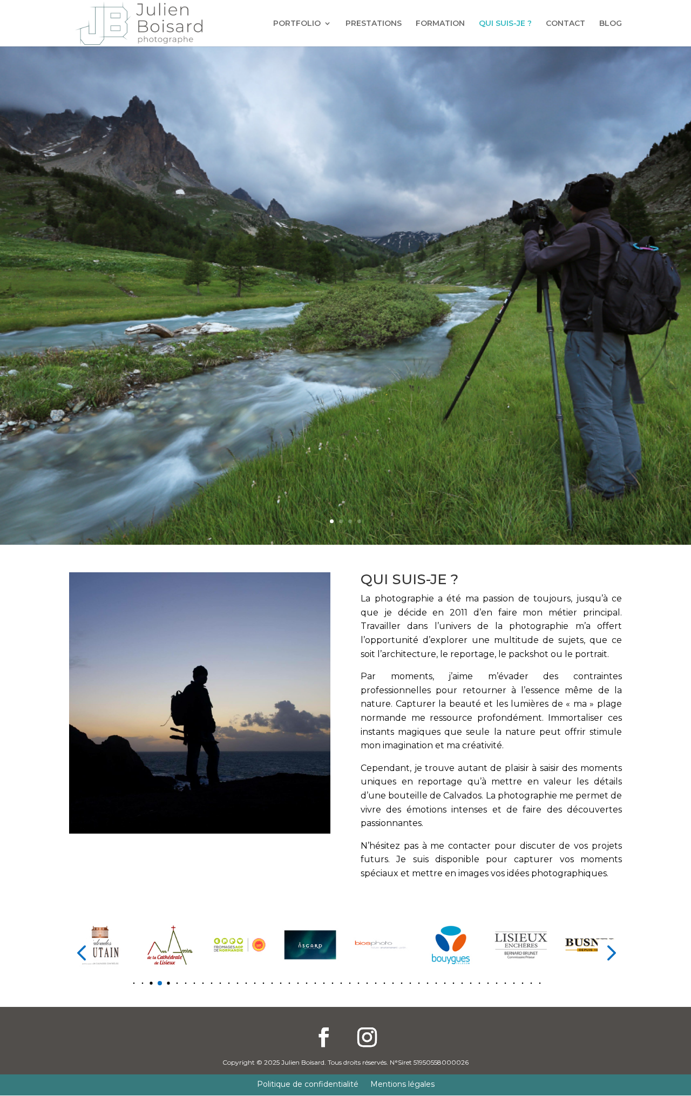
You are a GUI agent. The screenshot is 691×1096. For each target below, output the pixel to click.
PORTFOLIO (297, 23)
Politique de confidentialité (307, 1084)
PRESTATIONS (374, 23)
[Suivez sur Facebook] (323, 1037)
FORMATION (440, 23)
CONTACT (565, 23)
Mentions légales (402, 1084)
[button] (125, 983)
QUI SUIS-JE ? (505, 23)
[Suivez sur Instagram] (367, 1037)
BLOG (610, 23)
